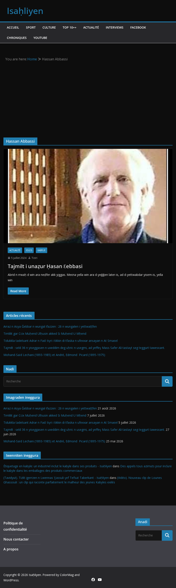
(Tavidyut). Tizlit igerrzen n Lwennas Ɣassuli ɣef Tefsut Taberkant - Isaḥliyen (56, 478)
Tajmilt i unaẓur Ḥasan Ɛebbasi (45, 266)
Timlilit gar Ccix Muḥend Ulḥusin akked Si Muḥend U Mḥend (44, 333)
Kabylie (42, 250)
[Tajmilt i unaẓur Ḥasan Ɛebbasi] (88, 196)
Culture (49, 27)
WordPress (11, 580)
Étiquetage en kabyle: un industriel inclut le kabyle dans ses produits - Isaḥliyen (57, 466)
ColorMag (67, 575)
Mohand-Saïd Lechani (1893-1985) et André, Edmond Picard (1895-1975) (54, 355)
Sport (31, 27)
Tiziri (34, 258)
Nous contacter (16, 539)
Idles (29, 250)
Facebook (138, 27)
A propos (10, 549)
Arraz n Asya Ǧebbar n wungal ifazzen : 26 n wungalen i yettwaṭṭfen (50, 326)
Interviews (114, 27)
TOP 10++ (69, 27)
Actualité (91, 27)
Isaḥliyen (25, 11)
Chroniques (17, 38)
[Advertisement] (88, 94)
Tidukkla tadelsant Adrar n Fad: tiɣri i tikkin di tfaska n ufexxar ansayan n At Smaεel (60, 341)
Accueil (13, 27)
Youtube (40, 38)
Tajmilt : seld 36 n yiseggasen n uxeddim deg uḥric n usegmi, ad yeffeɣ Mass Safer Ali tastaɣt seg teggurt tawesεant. (84, 348)
